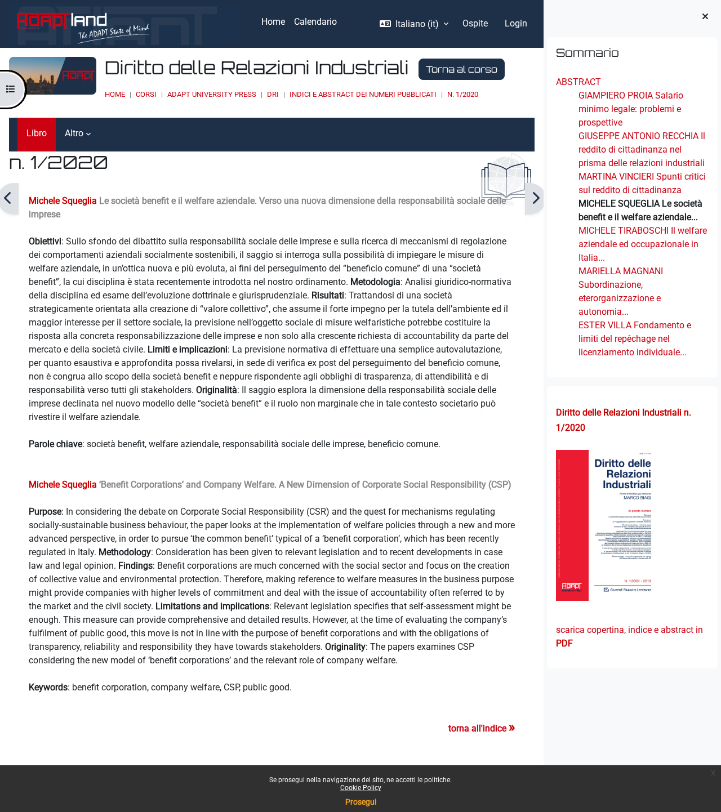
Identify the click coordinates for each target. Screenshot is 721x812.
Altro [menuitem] (74, 133)
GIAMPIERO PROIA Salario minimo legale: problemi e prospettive (630, 109)
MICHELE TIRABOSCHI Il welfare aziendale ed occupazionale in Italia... (642, 244)
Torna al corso (461, 69)
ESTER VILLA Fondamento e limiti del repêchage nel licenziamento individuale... (634, 339)
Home (115, 94)
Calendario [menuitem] (315, 21)
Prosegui (360, 801)
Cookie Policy (360, 788)
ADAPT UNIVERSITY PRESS (211, 94)
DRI (273, 94)
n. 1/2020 (462, 94)
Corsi (146, 94)
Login (516, 23)
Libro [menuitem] (36, 133)
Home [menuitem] (273, 21)
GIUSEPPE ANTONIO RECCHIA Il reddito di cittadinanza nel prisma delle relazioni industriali (641, 149)
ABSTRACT (578, 82)
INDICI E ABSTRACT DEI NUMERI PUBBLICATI (363, 94)
